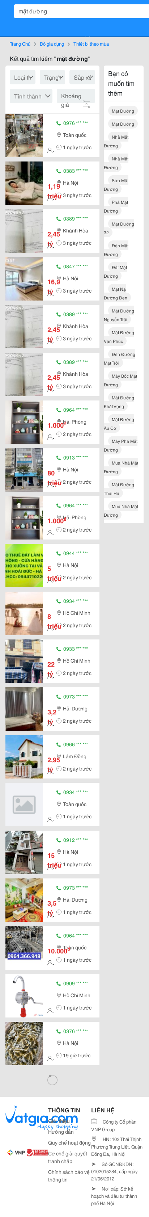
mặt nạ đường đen (115, 293)
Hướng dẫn (61, 1131)
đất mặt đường (115, 271)
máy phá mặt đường (120, 445)
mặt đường (123, 111)
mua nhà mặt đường (121, 466)
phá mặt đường (116, 206)
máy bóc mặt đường (120, 380)
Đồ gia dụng (52, 43)
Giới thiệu (59, 1120)
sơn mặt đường (116, 184)
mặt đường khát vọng (119, 401)
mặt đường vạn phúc (119, 336)
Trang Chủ (20, 43)
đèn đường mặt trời (119, 358)
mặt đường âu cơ (119, 423)
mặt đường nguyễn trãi (119, 314)
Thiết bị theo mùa (91, 43)
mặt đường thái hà (119, 488)
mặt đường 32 (119, 228)
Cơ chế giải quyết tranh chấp (67, 1157)
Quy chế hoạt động (69, 1142)
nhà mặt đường (116, 141)
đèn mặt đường (116, 249)
